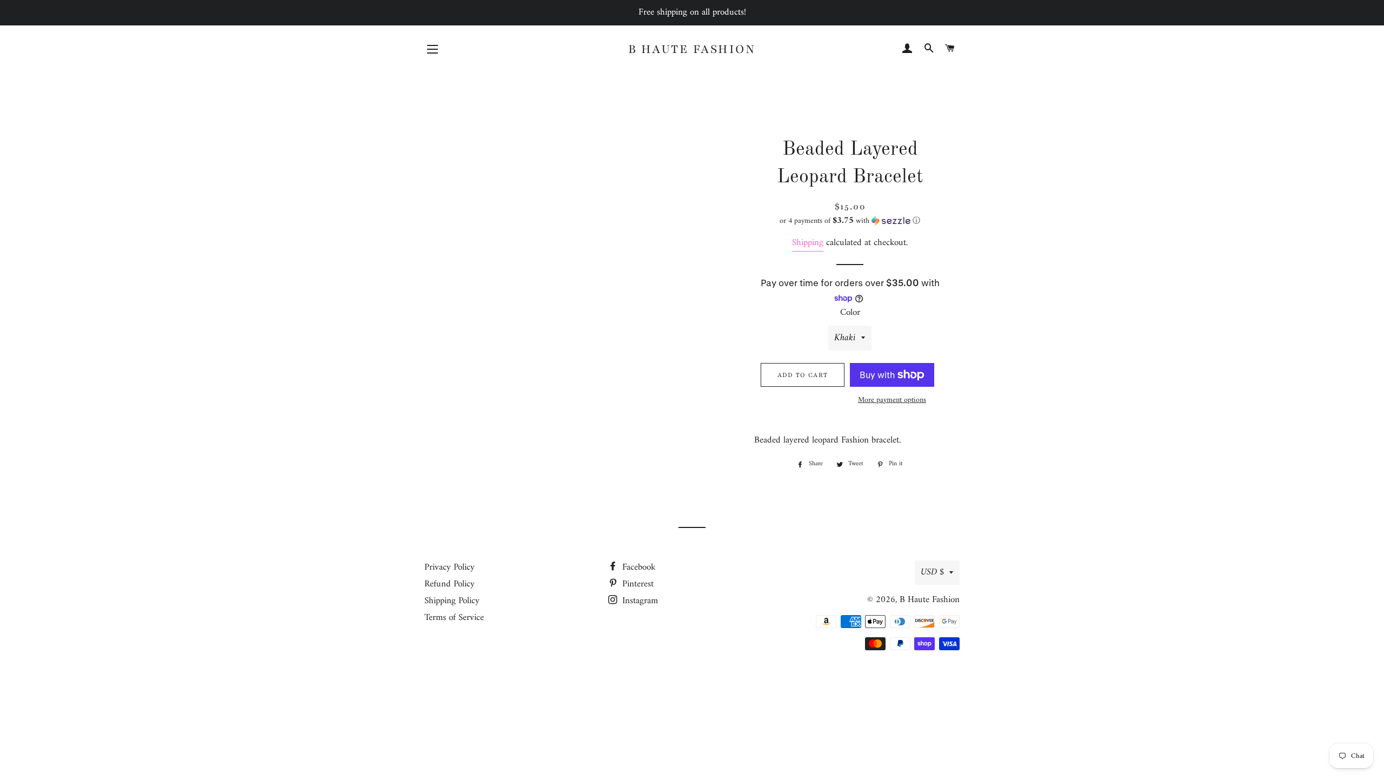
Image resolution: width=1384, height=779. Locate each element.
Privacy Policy (449, 567)
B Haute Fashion (692, 49)
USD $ (932, 572)
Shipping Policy (452, 601)
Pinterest (637, 584)
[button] (850, 221)
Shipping (807, 243)
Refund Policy (449, 584)
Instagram (639, 601)
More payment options (892, 400)
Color (850, 313)
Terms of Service (454, 618)
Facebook (638, 567)
